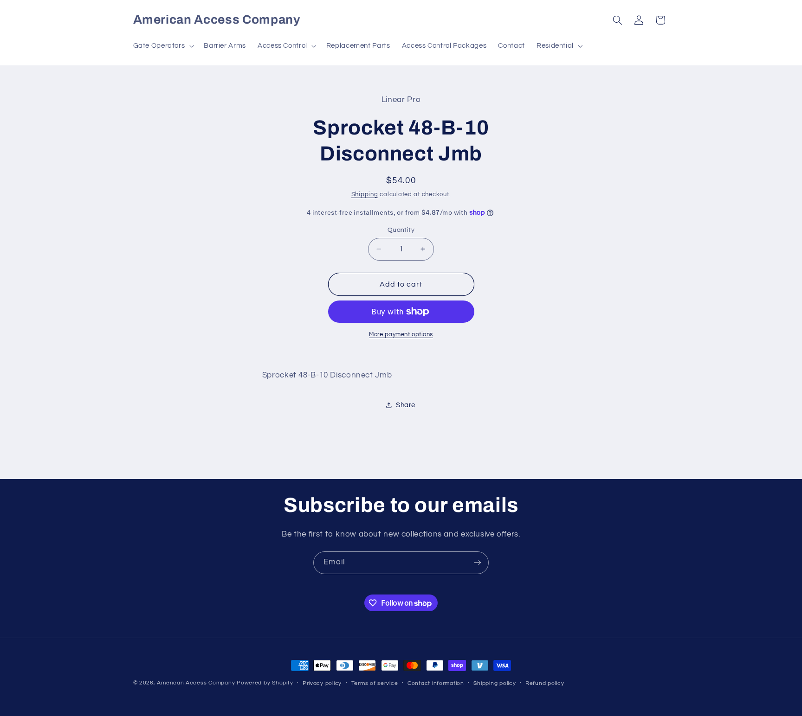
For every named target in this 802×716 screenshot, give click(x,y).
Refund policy (544, 683)
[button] (162, 46)
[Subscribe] (477, 562)
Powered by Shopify (265, 682)
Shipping (364, 195)
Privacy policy (322, 683)
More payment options (401, 335)
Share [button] (405, 405)
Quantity (401, 230)
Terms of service (374, 683)
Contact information (435, 683)
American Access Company (196, 682)
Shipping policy (494, 683)
